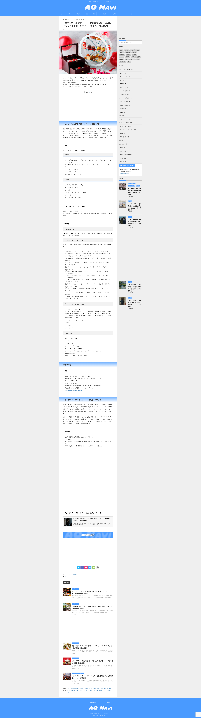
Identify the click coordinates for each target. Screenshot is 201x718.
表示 (90, 92)
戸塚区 (127, 57)
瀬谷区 (121, 59)
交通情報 (115, 14)
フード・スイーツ (68, 574)
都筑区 (134, 52)
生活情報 (78, 14)
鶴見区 (138, 57)
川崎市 (121, 57)
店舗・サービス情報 (90, 14)
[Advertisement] (88, 109)
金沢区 (134, 54)
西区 (65, 576)
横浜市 (126, 50)
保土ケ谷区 (123, 61)
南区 (129, 61)
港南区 (128, 54)
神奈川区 (122, 54)
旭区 (133, 57)
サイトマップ (102, 702)
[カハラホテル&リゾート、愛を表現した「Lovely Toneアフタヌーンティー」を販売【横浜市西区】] (89, 567)
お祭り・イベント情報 (65, 14)
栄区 (138, 59)
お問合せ (109, 702)
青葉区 (137, 50)
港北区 (121, 52)
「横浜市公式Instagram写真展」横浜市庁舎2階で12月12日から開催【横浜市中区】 (89, 688)
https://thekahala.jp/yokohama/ (73, 390)
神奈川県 (128, 52)
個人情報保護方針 (94, 702)
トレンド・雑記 (128, 14)
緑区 (127, 59)
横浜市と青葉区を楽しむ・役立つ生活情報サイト (100, 713)
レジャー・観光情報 (102, 14)
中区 (132, 50)
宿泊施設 (75, 574)
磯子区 (132, 59)
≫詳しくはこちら (124, 173)
